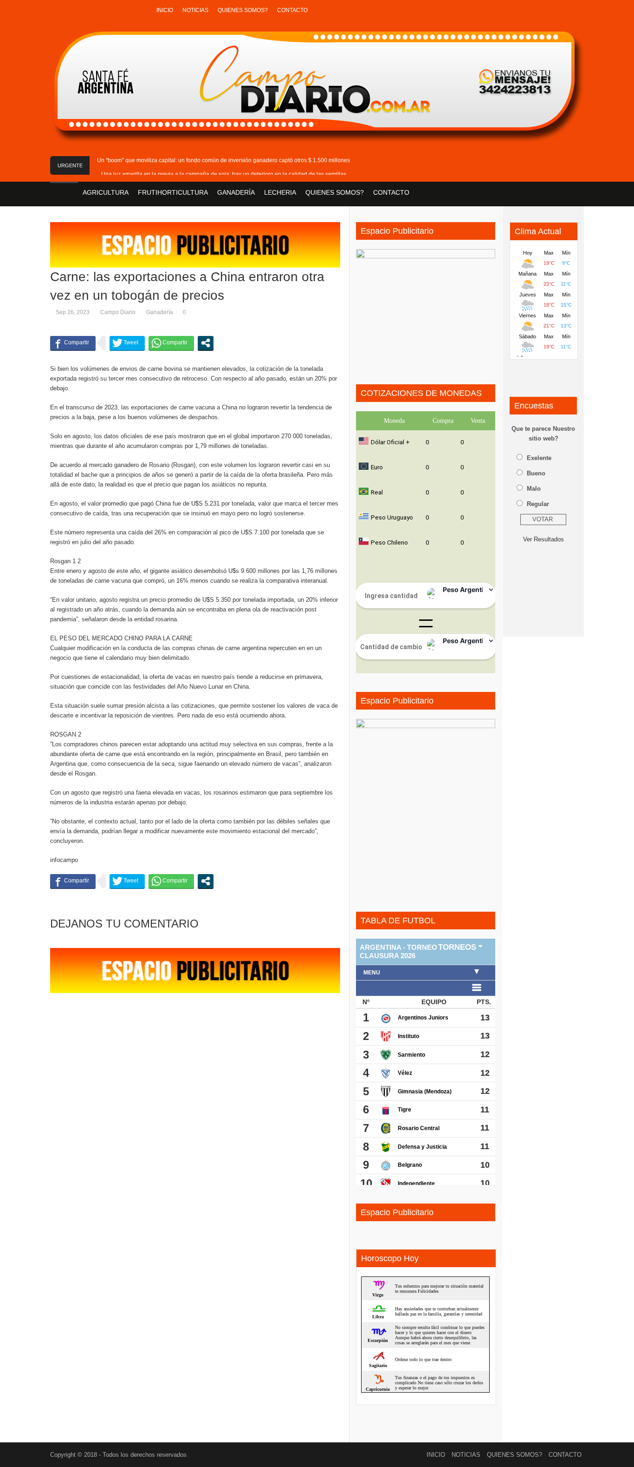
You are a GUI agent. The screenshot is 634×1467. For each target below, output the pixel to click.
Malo (534, 488)
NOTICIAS (195, 10)
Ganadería (159, 312)
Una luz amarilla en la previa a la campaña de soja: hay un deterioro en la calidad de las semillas (223, 174)
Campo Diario (118, 312)
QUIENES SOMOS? (243, 10)
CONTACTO (292, 10)
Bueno (536, 473)
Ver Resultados (543, 539)
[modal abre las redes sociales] (205, 343)
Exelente (539, 457)
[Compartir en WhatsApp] (171, 343)
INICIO (164, 10)
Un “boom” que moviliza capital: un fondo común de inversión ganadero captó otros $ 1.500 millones (223, 160)
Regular (538, 503)
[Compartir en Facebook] (73, 343)
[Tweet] (127, 343)
